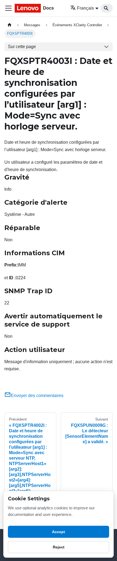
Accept (58, 532)
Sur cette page (22, 46)
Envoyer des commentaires (37, 395)
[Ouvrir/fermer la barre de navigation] (8, 8)
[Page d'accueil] (9, 25)
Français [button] (85, 8)
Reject (58, 547)
